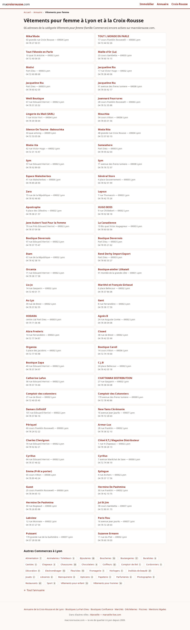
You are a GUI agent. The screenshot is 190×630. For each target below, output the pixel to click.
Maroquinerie (65, 577)
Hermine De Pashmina (111, 486)
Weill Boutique (35, 98)
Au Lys (30, 300)
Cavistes (30, 564)
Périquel (31, 424)
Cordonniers (152, 564)
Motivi (30, 67)
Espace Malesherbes (38, 176)
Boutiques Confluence (102, 609)
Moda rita (32, 145)
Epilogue (103, 471)
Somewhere (105, 145)
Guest (29, 486)
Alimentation (32, 558)
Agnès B (103, 316)
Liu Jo (29, 284)
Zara (29, 191)
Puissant (31, 533)
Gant (101, 300)
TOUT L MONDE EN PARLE (113, 36)
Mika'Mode (33, 36)
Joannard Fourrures (110, 98)
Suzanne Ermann (108, 533)
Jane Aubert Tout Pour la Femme (46, 222)
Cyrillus (30, 455)
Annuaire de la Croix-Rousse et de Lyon (44, 609)
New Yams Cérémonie (111, 409)
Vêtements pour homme (105, 583)
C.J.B (101, 362)
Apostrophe (33, 207)
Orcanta (31, 269)
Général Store (106, 176)
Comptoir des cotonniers (41, 393)
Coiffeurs (107, 564)
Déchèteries (131, 609)
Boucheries (105, 558)
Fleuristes (75, 570)
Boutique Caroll (107, 347)
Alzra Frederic (34, 331)
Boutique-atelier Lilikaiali (113, 269)
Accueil (27, 12)
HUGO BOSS (105, 207)
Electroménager (53, 570)
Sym (28, 160)
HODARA (31, 316)
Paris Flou (104, 518)
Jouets (29, 577)
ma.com (16, 4)
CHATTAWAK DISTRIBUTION (115, 378)
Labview (31, 518)
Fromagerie (95, 570)
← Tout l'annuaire (34, 590)
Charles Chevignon (37, 440)
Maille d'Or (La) (107, 51)
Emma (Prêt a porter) (39, 471)
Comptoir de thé (129, 564)
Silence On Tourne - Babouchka (45, 129)
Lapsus (102, 191)
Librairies (45, 577)
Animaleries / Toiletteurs (59, 558)
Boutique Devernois (38, 238)
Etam (29, 253)
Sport (49, 583)
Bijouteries (85, 558)
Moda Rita (104, 129)
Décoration (31, 570)
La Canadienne (107, 222)
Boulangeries (127, 558)
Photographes (144, 577)
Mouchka (103, 114)
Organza (31, 347)
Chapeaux (47, 564)
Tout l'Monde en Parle (39, 51)
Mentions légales (157, 609)
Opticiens (85, 577)
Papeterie (103, 577)
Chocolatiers (88, 564)
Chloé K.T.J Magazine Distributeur (118, 440)
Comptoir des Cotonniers (113, 393)
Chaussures (66, 564)
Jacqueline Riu (107, 67)
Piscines (143, 609)
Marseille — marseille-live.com (105, 614)
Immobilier (147, 4)
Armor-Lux (104, 424)
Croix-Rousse (179, 4)
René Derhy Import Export (114, 253)
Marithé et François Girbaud (115, 284)
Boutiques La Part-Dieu (77, 609)
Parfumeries (122, 577)
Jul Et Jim (103, 502)
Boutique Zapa (35, 362)
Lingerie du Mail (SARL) (40, 114)
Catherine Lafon (36, 378)
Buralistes (148, 558)
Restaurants (32, 583)
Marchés (119, 609)
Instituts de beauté (137, 570)
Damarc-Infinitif (36, 409)
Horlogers (115, 570)
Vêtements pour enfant (72, 583)
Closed (102, 331)
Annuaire (162, 4)
